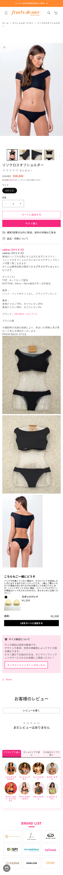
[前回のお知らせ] (5, 3)
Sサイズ (10, 190)
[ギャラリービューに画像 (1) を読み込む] (12, 154)
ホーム (5, 23)
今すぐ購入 (31, 223)
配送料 (11, 180)
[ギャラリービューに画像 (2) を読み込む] (24, 154)
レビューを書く (31, 710)
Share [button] (9, 679)
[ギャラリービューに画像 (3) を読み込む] (36, 154)
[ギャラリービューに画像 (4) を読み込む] (49, 154)
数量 (4, 197)
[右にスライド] (59, 155)
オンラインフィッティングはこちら (26, 665)
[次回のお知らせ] (57, 3)
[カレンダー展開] (6, 868)
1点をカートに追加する (31, 623)
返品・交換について (17, 238)
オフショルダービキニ (22, 23)
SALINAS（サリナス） (26, 314)
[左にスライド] (3, 155)
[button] (6, 13)
